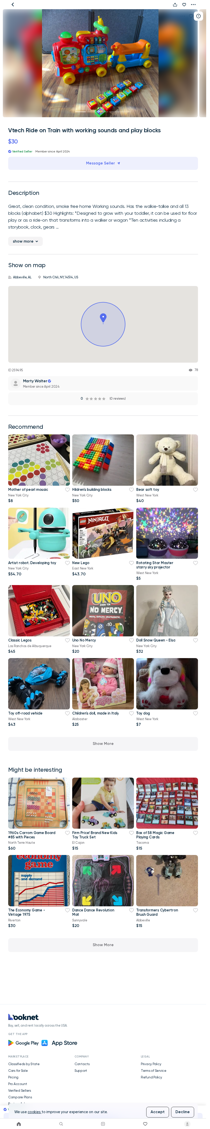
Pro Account (17, 1084)
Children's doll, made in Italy (95, 713)
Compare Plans (20, 1097)
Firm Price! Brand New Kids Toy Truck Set (94, 834)
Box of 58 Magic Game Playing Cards (155, 834)
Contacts (82, 1064)
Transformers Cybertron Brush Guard (157, 912)
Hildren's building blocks (91, 489)
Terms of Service (153, 1070)
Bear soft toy (147, 489)
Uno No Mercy (84, 640)
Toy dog (143, 713)
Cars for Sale (18, 1070)
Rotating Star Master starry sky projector (154, 565)
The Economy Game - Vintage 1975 (26, 912)
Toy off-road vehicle (25, 713)
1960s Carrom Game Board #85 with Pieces (31, 834)
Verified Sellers (19, 1090)
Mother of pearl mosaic (28, 489)
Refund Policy (151, 1077)
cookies (34, 1112)
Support (81, 1070)
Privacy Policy (151, 1064)
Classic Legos (20, 640)
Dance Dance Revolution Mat (93, 912)
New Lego (80, 563)
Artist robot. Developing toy (32, 563)
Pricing (13, 1077)
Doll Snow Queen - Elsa (155, 640)
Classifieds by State (24, 1064)
